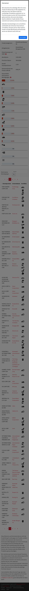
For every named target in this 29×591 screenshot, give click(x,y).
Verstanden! (23, 37)
